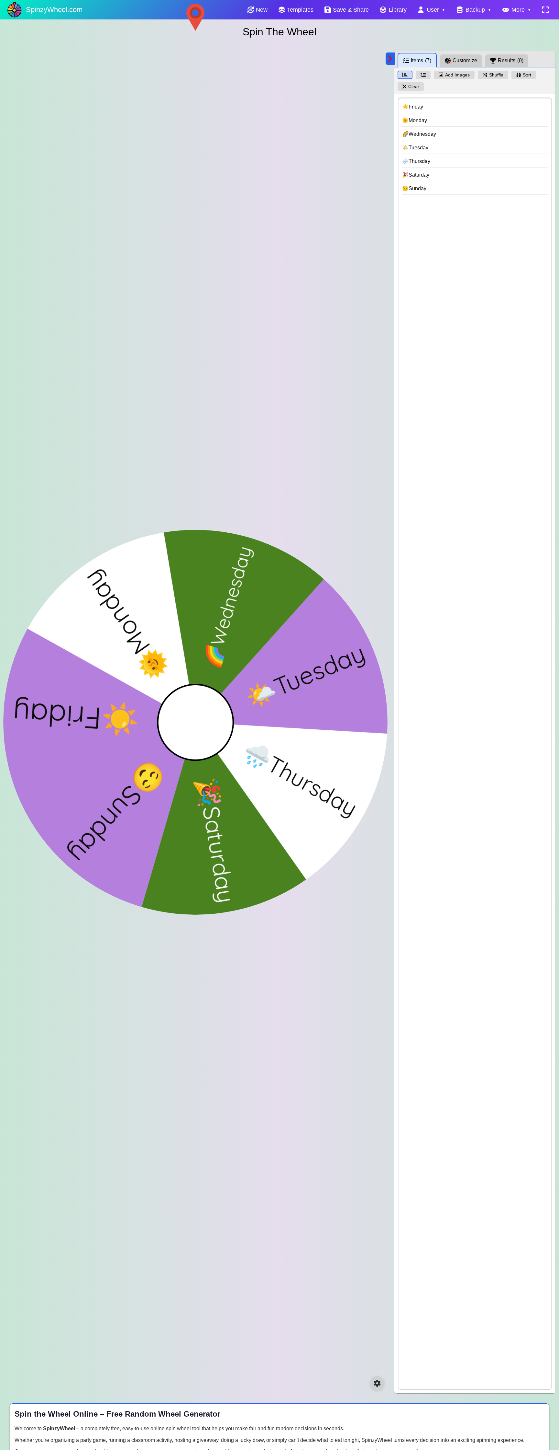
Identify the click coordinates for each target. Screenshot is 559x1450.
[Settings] (377, 1383)
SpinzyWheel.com (54, 10)
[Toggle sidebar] (390, 58)
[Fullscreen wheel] (545, 10)
